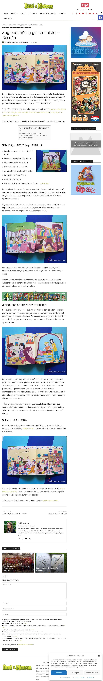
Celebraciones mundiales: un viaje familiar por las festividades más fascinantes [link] (17, 566)
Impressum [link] (90, 677)
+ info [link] (25, 623)
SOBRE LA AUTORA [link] (27, 138)
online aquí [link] (44, 183)
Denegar (75, 673)
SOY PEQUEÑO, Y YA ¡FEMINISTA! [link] (30, 133)
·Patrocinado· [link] (12, 25)
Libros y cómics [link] (14, 27)
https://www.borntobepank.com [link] (26, 526)
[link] (100, 17)
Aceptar (59, 673)
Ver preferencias (92, 673)
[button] (99, 656)
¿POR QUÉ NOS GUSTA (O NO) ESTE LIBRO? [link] (34, 135)
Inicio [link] (4, 25)
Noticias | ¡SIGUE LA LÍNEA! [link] (58, 514)
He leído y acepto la (18, 645)
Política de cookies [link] (65, 677)
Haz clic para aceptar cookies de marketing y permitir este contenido (86, 144)
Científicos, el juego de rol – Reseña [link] (14, 514)
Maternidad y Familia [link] (25, 27)
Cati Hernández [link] (11, 42)
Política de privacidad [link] (78, 677)
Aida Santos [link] (7, 570)
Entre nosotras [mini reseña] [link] (47, 568)
